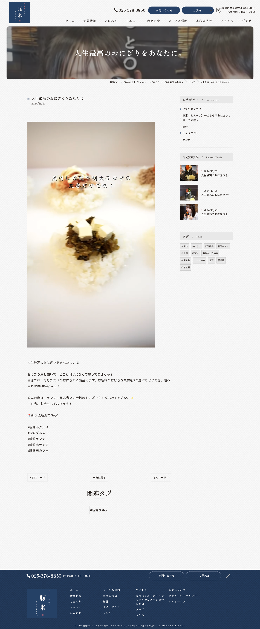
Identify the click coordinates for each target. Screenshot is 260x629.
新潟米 (195, 253)
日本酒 (184, 253)
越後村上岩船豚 (210, 253)
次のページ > (161, 477)
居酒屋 (221, 260)
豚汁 (185, 126)
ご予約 (197, 10)
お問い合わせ (164, 10)
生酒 (211, 260)
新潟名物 (185, 260)
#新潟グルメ (99, 510)
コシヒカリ (199, 260)
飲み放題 (185, 267)
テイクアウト (191, 133)
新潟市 (184, 246)
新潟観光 (209, 246)
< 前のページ (37, 477)
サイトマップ (177, 601)
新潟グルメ (223, 246)
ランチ (187, 139)
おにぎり (196, 246)
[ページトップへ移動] (229, 575)
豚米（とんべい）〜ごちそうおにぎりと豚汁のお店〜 (207, 117)
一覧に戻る (99, 477)
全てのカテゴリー (193, 109)
